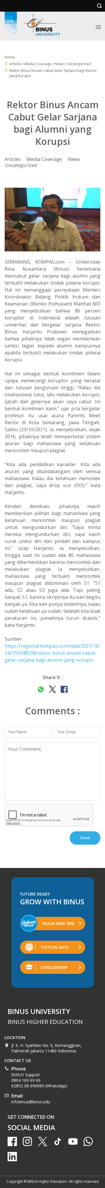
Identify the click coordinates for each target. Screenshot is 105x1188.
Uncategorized (21, 165)
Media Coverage (44, 159)
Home (10, 57)
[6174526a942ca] (52, 219)
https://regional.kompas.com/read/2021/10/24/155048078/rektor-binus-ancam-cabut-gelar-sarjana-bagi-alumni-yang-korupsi (52, 653)
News (74, 159)
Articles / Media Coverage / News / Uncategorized (50, 63)
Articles (13, 159)
